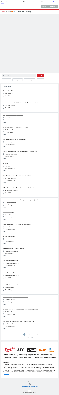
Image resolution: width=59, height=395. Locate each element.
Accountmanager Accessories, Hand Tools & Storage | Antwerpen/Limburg (20, 309)
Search (40, 75)
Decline (44, 6)
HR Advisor (5, 163)
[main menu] (56, 12)
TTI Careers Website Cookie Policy (29, 386)
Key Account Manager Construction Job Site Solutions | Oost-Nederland (20, 151)
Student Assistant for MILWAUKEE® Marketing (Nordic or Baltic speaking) (20, 102)
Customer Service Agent (8, 212)
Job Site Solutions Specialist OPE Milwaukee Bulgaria (15, 297)
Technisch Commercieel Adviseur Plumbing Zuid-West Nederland (18, 321)
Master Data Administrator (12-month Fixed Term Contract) (17, 224)
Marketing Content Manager (9, 90)
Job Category (29, 79)
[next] (37, 334)
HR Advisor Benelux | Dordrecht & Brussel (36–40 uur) (15, 127)
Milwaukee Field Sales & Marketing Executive (13, 248)
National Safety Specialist (9, 236)
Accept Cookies (53, 6)
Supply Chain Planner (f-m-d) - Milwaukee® (13, 115)
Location (6, 79)
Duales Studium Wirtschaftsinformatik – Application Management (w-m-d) (20, 200)
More (39, 79)
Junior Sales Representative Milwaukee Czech (14, 284)
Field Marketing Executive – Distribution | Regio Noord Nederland (18, 187)
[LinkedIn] (30, 384)
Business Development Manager (10, 260)
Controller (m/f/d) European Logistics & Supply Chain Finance (17, 175)
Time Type (16, 79)
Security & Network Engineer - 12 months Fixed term (15, 139)
